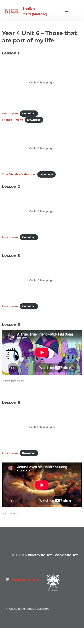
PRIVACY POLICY (40, 555)
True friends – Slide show (18, 174)
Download (29, 113)
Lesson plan (10, 113)
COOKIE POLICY (66, 555)
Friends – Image (12, 119)
